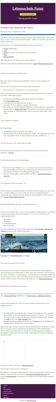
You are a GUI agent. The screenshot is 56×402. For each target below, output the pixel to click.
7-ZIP (7, 319)
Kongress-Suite (31, 400)
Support (5, 395)
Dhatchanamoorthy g (17, 255)
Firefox (6, 52)
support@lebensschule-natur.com (43, 63)
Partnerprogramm (7, 391)
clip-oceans (4, 255)
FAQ (5, 387)
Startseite (6, 385)
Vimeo (28, 255)
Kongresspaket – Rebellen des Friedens (39, 296)
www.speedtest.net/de (12, 101)
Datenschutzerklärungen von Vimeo (21, 34)
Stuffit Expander (23, 319)
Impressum (6, 397)
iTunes (36, 321)
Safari (5, 50)
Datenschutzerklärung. (45, 278)
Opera (5, 54)
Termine (11, 152)
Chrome (6, 48)
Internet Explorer (9, 56)
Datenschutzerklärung (8, 393)
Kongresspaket (7, 389)
